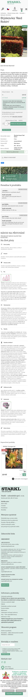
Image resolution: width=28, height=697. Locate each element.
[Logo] (14, 3)
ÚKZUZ (3, 604)
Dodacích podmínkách (8, 108)
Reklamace (4, 610)
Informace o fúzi (5, 616)
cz (8, 9)
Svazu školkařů (9, 668)
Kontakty (3, 510)
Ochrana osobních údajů (7, 602)
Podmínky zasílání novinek (8, 606)
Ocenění (3, 505)
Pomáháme (4, 507)
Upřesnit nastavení (8, 690)
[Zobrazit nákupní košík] (21, 9)
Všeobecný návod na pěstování (9, 520)
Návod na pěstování (12, 152)
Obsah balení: (22, 470)
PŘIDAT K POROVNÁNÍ (9, 157)
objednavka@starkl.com (7, 546)
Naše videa (4, 503)
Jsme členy (8, 666)
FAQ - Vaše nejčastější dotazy (9, 614)
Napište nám (5, 585)
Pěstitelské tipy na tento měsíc (9, 518)
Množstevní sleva (25, 26)
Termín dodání (5, 608)
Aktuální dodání (25, 29)
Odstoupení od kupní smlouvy (9, 612)
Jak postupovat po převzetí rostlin (10, 526)
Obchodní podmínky (13, 598)
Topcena (4, 450)
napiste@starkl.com (6, 571)
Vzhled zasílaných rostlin (8, 524)
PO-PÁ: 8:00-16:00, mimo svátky (10, 544)
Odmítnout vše (21, 690)
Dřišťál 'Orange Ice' (9, 446)
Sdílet (2, 162)
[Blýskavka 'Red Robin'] (14, 41)
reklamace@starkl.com (7, 564)
